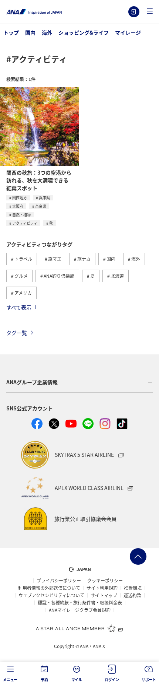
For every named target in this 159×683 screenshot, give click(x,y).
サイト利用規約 (102, 588)
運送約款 (132, 595)
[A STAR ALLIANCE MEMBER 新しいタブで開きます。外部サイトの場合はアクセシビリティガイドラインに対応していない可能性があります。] (79, 628)
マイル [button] (76, 679)
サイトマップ (104, 595)
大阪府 (17, 206)
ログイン (133, 11)
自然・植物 (21, 214)
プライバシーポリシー (59, 580)
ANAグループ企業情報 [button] (32, 382)
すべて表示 (18, 307)
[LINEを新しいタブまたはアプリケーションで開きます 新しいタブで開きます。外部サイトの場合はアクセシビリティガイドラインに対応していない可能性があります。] (88, 423)
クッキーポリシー (105, 580)
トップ (11, 32)
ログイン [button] (112, 679)
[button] (150, 11)
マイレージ (128, 32)
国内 (30, 32)
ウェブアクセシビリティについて (51, 595)
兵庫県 (44, 197)
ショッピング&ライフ (83, 32)
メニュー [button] (10, 679)
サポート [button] (149, 679)
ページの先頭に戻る (138, 556)
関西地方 (19, 197)
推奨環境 (133, 588)
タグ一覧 (16, 332)
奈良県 (40, 206)
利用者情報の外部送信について (49, 588)
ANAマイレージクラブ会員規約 (80, 610)
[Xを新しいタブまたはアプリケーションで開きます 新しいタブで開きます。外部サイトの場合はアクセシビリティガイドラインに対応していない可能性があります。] (54, 423)
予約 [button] (44, 679)
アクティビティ (24, 223)
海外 (47, 32)
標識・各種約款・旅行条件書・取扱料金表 (80, 602)
